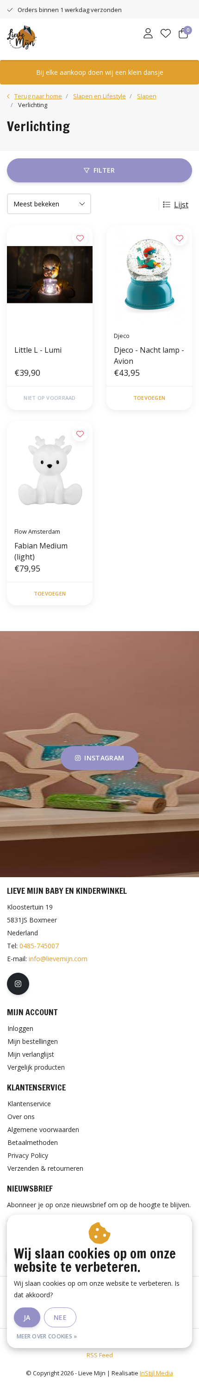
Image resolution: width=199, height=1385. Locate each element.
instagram (104, 757)
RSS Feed (100, 1355)
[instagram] (18, 984)
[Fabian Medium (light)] (50, 470)
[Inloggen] (148, 34)
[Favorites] (165, 34)
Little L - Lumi (38, 350)
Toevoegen (149, 397)
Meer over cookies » (47, 1336)
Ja (27, 1317)
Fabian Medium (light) (41, 551)
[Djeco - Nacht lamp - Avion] (149, 274)
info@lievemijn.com (58, 958)
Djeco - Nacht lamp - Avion (149, 355)
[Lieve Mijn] (22, 36)
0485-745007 (39, 945)
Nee (60, 1317)
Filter (104, 170)
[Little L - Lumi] (50, 274)
